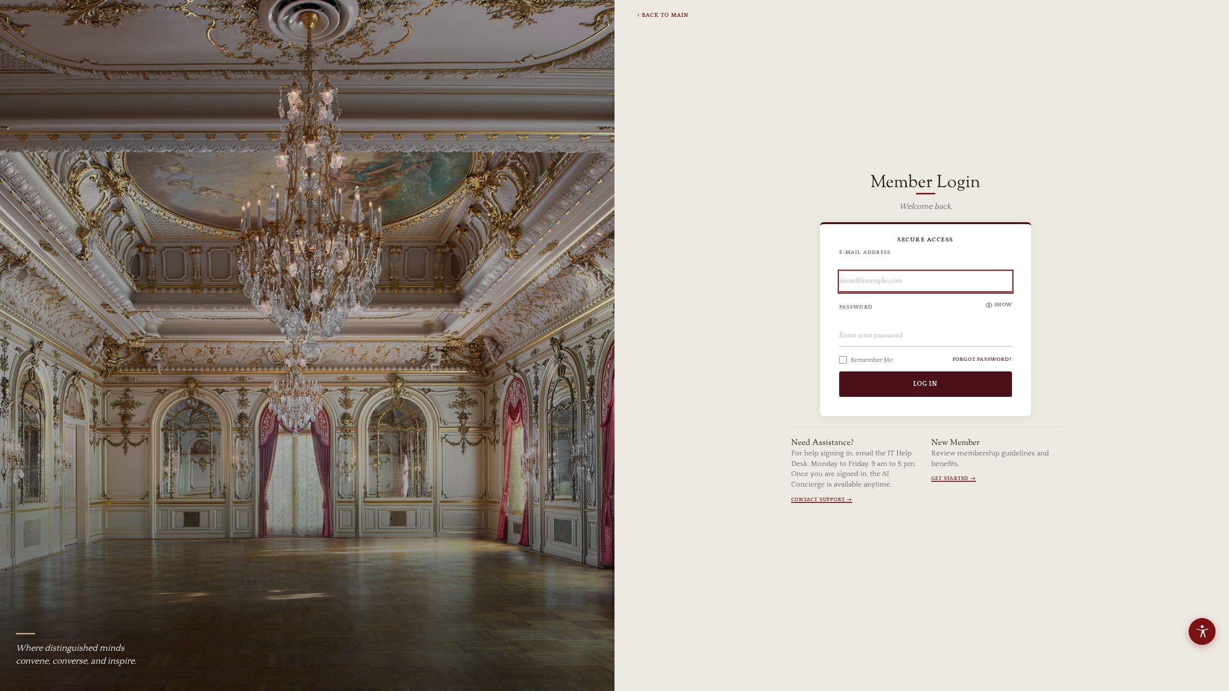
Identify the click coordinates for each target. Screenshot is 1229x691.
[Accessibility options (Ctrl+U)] (1202, 631)
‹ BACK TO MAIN (663, 15)
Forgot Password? (982, 359)
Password (856, 307)
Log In (925, 384)
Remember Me (872, 360)
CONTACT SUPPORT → (822, 499)
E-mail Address (865, 252)
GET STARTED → (953, 478)
